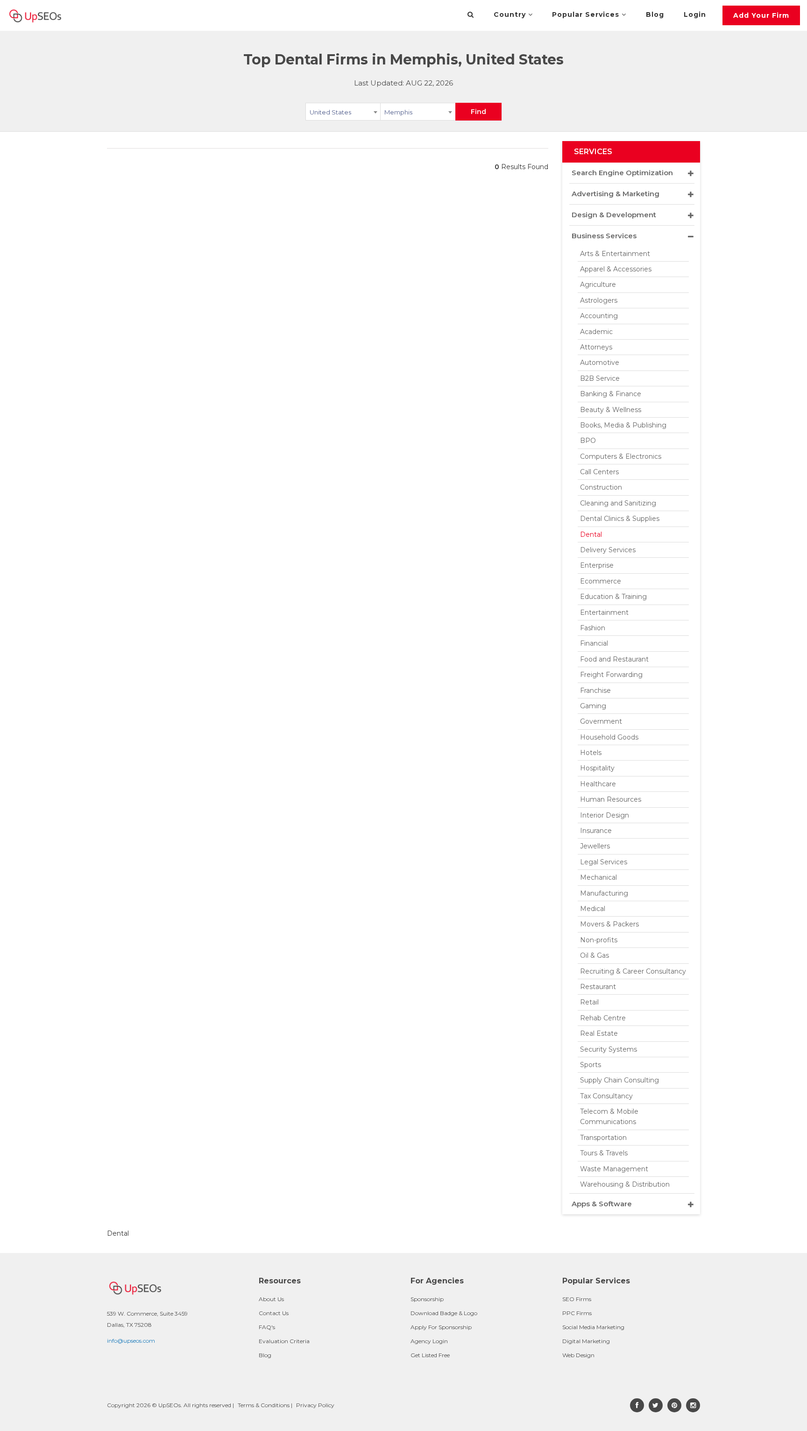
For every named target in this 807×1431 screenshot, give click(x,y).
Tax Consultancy (606, 1096)
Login (695, 14)
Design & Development (614, 214)
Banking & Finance (610, 394)
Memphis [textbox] (398, 112)
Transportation (603, 1137)
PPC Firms (577, 1313)
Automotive (599, 362)
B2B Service (600, 378)
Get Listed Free (430, 1355)
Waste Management (614, 1169)
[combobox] (343, 113)
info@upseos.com (131, 1340)
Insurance (596, 830)
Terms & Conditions (264, 1405)
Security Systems (608, 1049)
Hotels (591, 752)
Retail (589, 1002)
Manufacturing (604, 893)
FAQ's (267, 1327)
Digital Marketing (586, 1341)
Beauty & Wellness (610, 410)
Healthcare (598, 784)
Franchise (595, 690)
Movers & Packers (609, 924)
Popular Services (587, 14)
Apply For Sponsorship (441, 1327)
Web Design (578, 1355)
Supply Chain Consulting (619, 1080)
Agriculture (598, 284)
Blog (655, 14)
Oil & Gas (594, 955)
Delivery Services (608, 550)
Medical (592, 908)
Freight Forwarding (611, 674)
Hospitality (597, 768)
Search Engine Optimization (622, 172)
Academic (596, 331)
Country (511, 14)
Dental (591, 534)
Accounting (599, 316)
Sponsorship (427, 1299)
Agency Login (429, 1341)
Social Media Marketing (593, 1327)
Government (601, 721)
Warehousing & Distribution (625, 1184)
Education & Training (613, 596)
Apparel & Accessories (615, 269)
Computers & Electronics (620, 456)
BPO (588, 440)
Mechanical (598, 877)
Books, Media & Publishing (623, 425)
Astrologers (598, 300)
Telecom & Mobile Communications (609, 1116)
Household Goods (609, 737)
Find (478, 111)
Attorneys (596, 347)
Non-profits (598, 940)
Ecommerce (600, 581)
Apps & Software (602, 1203)
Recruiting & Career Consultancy (633, 971)
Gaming (593, 706)
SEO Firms (576, 1299)
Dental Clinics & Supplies (619, 518)
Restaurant (598, 986)
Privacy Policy (315, 1405)
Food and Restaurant (614, 659)
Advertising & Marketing (615, 193)
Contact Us (274, 1313)
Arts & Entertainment (615, 253)
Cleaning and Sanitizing (618, 503)
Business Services (604, 235)
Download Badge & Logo (444, 1313)
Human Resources (610, 799)
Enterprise (597, 565)
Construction (601, 487)
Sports (590, 1065)
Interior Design (604, 815)
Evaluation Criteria (284, 1341)
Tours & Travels (604, 1153)
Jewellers (595, 846)
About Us (271, 1299)
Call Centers (599, 472)
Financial (594, 643)
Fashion (592, 628)
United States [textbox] (330, 112)
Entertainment (604, 612)
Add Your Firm (761, 15)
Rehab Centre (603, 1018)
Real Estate (599, 1033)
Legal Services (603, 862)
